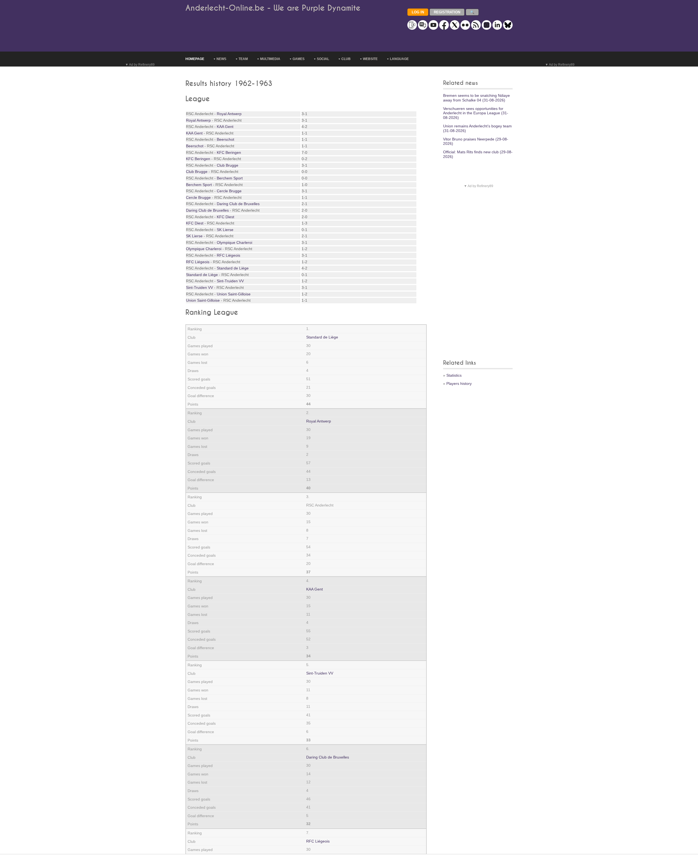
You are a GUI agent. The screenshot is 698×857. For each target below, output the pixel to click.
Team (243, 59)
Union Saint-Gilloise (234, 294)
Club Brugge (227, 165)
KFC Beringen (229, 152)
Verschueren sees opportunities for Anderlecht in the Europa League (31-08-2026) (475, 113)
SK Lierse (225, 229)
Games (299, 59)
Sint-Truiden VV (230, 281)
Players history (459, 383)
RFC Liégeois (228, 255)
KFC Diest (225, 217)
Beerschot (225, 139)
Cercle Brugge (229, 191)
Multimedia (270, 59)
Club (346, 59)
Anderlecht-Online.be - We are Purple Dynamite (272, 8)
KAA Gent (225, 126)
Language (399, 59)
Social (323, 59)
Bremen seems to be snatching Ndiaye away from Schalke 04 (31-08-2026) (476, 97)
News (221, 59)
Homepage (194, 59)
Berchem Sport (230, 178)
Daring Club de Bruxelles (238, 204)
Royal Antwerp (229, 114)
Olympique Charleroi (234, 242)
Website (370, 59)
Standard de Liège (233, 268)
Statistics (454, 375)
